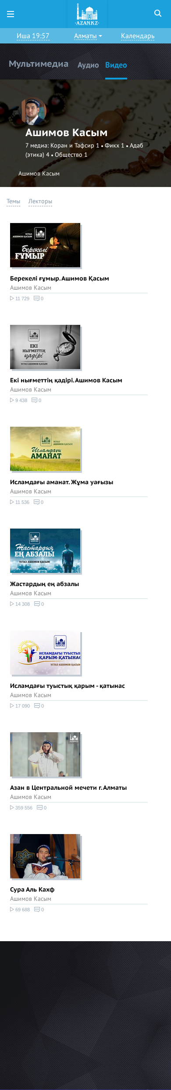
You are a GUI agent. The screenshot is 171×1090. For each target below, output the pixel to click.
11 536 (21, 502)
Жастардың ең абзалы (44, 584)
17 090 (22, 706)
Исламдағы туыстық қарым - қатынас (67, 686)
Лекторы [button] (40, 201)
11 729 (21, 298)
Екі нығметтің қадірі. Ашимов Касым (66, 380)
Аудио (88, 65)
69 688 (22, 909)
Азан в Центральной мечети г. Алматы (68, 787)
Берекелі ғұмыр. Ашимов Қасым (59, 278)
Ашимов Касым (30, 287)
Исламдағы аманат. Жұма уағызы (61, 482)
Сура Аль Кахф (32, 889)
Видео (116, 65)
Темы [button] (13, 201)
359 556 (23, 807)
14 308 (22, 604)
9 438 (20, 400)
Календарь (137, 36)
